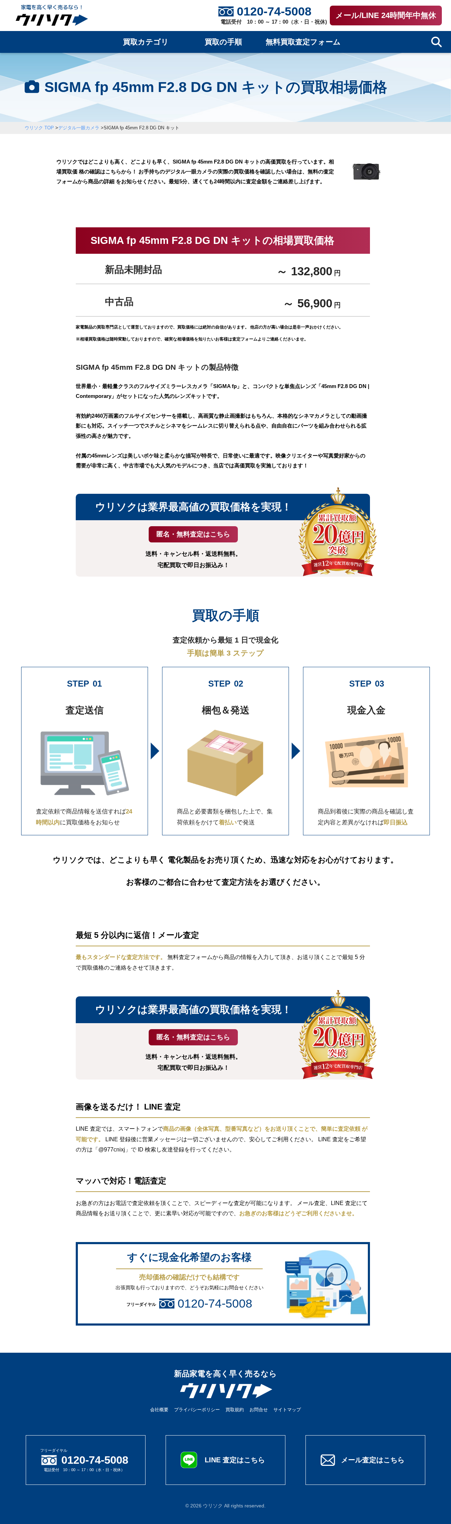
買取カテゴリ (146, 42)
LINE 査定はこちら (235, 1460)
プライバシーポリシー (197, 1409)
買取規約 (235, 1409)
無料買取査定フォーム (303, 42)
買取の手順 (223, 42)
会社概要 (159, 1409)
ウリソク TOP (39, 127)
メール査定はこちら (372, 1460)
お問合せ (258, 1409)
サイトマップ (287, 1409)
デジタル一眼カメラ (78, 127)
